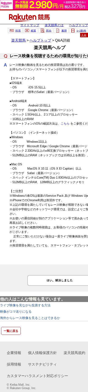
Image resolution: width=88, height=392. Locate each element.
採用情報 (14, 364)
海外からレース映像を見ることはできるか (30, 318)
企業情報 (14, 353)
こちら (65, 123)
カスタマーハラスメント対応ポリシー (37, 376)
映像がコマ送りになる (16, 311)
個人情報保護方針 (42, 353)
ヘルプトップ (78, 25)
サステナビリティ (42, 364)
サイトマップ (29, 25)
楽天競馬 (18, 40)
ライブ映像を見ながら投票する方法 (25, 305)
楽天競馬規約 (74, 353)
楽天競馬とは (54, 25)
